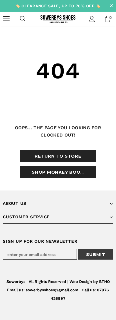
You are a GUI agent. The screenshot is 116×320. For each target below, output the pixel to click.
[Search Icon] (22, 19)
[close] (111, 6)
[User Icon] (92, 19)
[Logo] (58, 18)
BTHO (104, 281)
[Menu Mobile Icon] (6, 18)
